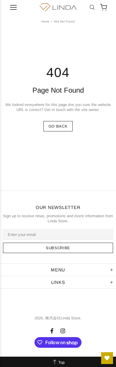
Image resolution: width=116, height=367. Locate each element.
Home (45, 21)
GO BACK (58, 126)
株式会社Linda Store (58, 7)
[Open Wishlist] (107, 358)
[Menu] (13, 7)
